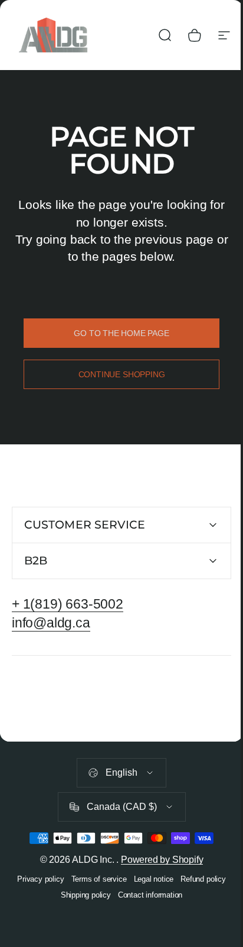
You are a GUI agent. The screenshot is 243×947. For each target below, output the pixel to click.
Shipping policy (81, 894)
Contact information (145, 894)
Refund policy (199, 879)
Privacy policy (36, 879)
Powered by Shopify (157, 860)
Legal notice (149, 879)
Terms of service (94, 879)
